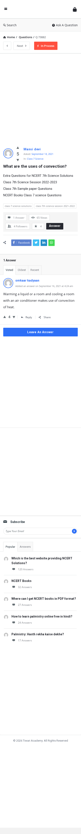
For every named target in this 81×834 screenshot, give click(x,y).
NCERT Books (21, 581)
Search (12, 25)
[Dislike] (17, 160)
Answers (25, 546)
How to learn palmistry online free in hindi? (41, 616)
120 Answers (25, 569)
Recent (34, 270)
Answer (55, 226)
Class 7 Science (35, 158)
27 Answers (25, 605)
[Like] (17, 147)
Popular (10, 546)
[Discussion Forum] (40, 9)
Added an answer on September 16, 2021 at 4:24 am (44, 286)
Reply (28, 317)
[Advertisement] (40, 97)
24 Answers (25, 622)
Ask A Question (67, 25)
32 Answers (25, 587)
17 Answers (25, 640)
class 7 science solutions (18, 206)
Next (20, 46)
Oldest (22, 270)
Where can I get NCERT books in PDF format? (43, 598)
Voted (9, 270)
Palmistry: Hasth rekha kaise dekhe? (37, 634)
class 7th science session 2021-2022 (55, 206)
